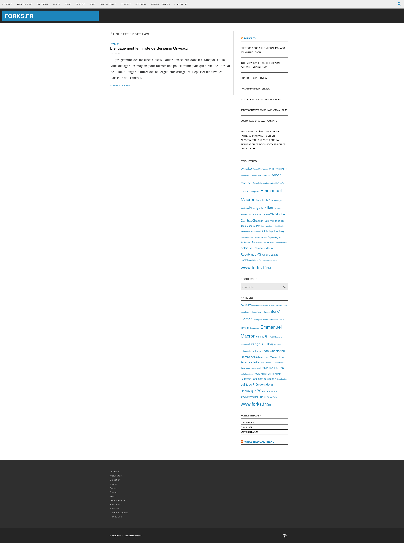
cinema (268, 182)
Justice (244, 231)
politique (246, 248)
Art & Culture (24, 4)
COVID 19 (245, 191)
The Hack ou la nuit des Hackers (261, 99)
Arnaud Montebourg (260, 169)
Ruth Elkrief (266, 255)
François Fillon (261, 207)
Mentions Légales (160, 4)
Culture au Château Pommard (259, 120)
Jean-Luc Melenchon (270, 220)
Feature (80, 4)
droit (258, 191)
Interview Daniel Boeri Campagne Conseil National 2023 (261, 65)
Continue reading (120, 85)
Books (68, 4)
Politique (7, 4)
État (268, 268)
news (257, 237)
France (272, 200)
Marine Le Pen (274, 231)
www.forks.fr (253, 267)
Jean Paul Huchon (278, 226)
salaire (274, 254)
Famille (260, 200)
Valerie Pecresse (259, 260)
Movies (56, 4)
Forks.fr (19, 16)
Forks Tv (250, 38)
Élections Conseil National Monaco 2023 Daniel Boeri (263, 50)
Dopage (253, 191)
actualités (247, 168)
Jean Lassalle (266, 226)
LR (262, 231)
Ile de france (255, 214)
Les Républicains (253, 232)
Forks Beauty (247, 422)
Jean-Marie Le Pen (250, 225)
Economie (125, 4)
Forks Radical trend (259, 441)
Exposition (42, 4)
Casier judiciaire (259, 183)
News (92, 4)
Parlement (246, 242)
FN (266, 200)
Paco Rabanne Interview (255, 88)
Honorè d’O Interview (254, 77)
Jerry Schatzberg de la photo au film (264, 110)
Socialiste (246, 260)
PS (259, 254)
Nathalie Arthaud (247, 237)
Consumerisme (108, 4)
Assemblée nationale (261, 175)
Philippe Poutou (281, 242)
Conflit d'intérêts (278, 183)
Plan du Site (180, 4)
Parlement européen (263, 242)
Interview (140, 4)
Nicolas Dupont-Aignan (271, 237)
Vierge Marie (272, 260)
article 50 (273, 168)
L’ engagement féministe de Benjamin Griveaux (149, 48)
